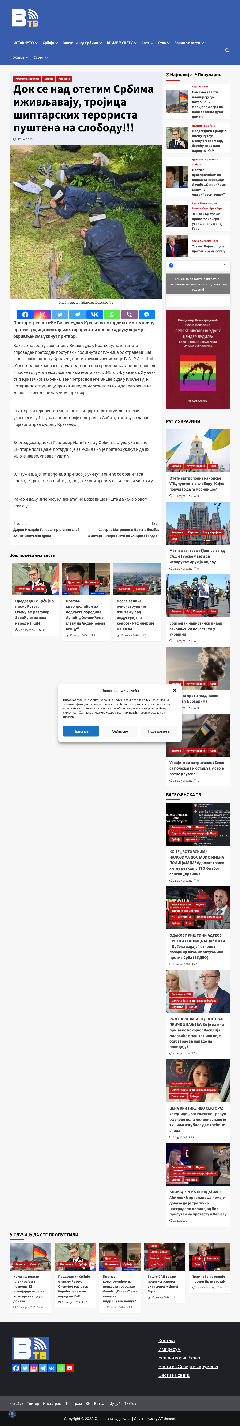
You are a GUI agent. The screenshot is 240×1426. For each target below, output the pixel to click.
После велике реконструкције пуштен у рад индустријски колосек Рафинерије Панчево (135, 615)
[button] (174, 690)
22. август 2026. (28, 630)
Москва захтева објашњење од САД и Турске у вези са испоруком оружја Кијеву (197, 556)
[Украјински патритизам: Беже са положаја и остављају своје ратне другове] (198, 735)
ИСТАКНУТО (23, 42)
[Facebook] (25, 314)
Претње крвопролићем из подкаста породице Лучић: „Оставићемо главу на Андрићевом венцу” (85, 615)
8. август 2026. (182, 1054)
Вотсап (100, 1403)
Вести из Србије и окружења (188, 1366)
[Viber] (129, 314)
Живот (19, 57)
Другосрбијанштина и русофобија (194, 833)
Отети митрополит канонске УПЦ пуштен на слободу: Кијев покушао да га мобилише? (196, 484)
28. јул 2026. (180, 1137)
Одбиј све (120, 731)
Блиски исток (209, 203)
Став (162, 42)
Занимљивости (187, 42)
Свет (145, 42)
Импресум (169, 1349)
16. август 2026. (182, 496)
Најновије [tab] (180, 75)
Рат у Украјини (195, 466)
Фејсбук (16, 1403)
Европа (196, 87)
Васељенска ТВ (181, 827)
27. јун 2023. (25, 139)
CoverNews (143, 1418)
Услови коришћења (179, 1357)
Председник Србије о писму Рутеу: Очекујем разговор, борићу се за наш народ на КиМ (34, 612)
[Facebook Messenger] (147, 314)
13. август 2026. (182, 781)
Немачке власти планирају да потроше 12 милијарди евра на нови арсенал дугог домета (207, 104)
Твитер (33, 1403)
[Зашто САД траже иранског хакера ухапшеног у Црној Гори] (177, 215)
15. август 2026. (182, 641)
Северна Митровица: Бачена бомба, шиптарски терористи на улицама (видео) (123, 529)
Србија (48, 42)
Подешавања (158, 731)
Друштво (74, 583)
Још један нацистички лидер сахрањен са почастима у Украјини (195, 629)
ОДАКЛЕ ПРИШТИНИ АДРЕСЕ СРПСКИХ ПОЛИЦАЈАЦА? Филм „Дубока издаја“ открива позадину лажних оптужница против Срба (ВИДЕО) (197, 947)
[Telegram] (77, 314)
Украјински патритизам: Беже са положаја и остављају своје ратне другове (196, 768)
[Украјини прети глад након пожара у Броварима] (198, 668)
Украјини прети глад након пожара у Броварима (193, 698)
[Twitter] (60, 314)
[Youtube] (70, 1368)
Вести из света (174, 1375)
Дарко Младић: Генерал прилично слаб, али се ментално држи (47, 529)
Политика (23, 589)
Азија (195, 203)
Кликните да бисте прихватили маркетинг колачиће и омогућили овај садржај (198, 283)
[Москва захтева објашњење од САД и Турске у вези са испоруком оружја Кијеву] (198, 523)
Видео (200, 827)
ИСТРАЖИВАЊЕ (182, 917)
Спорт (39, 57)
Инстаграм (52, 1403)
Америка (205, 241)
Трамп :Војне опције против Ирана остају (208, 249)
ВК (88, 1403)
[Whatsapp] (112, 314)
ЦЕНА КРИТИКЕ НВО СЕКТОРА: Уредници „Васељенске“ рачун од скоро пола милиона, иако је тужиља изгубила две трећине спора (197, 1119)
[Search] (227, 50)
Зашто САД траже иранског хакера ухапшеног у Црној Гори (207, 221)
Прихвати (81, 731)
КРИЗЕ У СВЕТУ (120, 42)
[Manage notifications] (12, 1414)
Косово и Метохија (27, 79)
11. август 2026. (182, 881)
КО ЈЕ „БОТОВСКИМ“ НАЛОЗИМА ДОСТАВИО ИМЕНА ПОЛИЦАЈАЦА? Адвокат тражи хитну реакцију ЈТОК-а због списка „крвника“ (196, 863)
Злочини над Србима (80, 42)
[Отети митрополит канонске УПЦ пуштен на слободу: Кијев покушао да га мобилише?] (198, 450)
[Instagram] (42, 314)
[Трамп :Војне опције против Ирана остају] (177, 245)
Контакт (166, 1340)
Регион (196, 208)
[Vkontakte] (94, 314)
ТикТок (130, 1403)
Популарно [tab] (209, 75)
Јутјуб (115, 1403)
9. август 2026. (182, 964)
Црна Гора (215, 208)
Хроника (64, 79)
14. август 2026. (182, 708)
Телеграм (73, 1403)
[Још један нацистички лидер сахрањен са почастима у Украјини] (198, 595)
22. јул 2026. (180, 1221)
